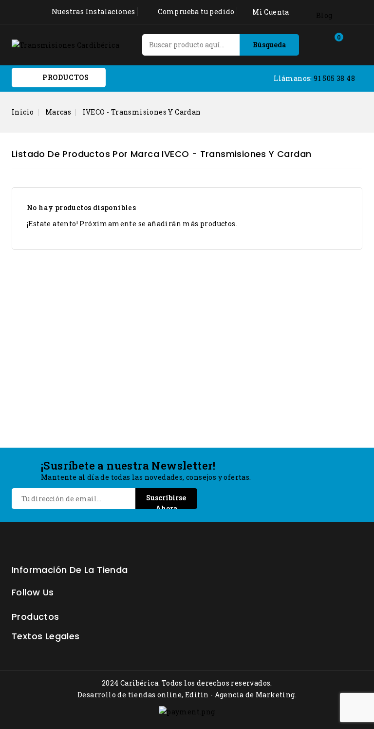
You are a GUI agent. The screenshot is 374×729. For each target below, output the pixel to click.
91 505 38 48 (334, 78)
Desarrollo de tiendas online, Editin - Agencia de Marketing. (187, 694)
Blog (324, 15)
